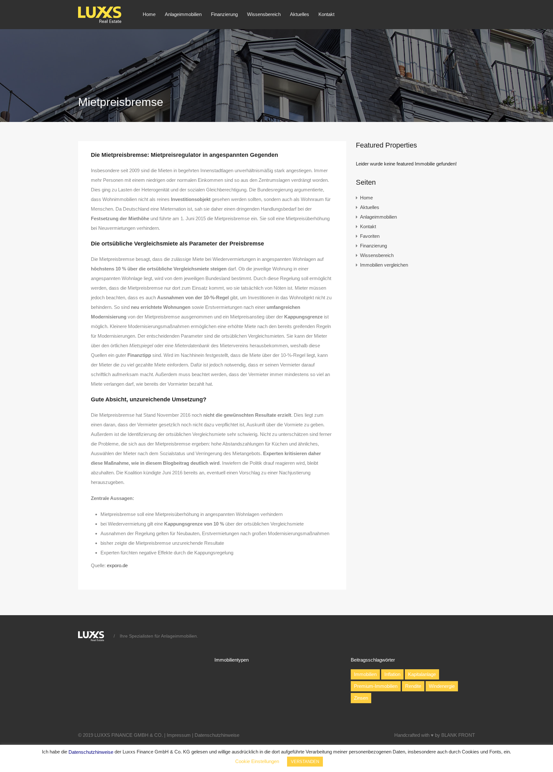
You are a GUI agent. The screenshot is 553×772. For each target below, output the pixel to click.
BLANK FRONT (458, 735)
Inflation (392, 674)
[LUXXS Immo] (102, 21)
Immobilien (365, 674)
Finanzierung (224, 14)
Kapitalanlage (422, 674)
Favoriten (370, 236)
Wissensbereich (264, 14)
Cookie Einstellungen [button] (257, 761)
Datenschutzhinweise (217, 735)
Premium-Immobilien (375, 686)
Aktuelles (299, 14)
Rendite (413, 686)
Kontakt (326, 14)
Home (149, 14)
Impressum (179, 735)
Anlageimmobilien (183, 14)
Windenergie (442, 686)
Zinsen (361, 698)
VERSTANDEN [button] (305, 761)
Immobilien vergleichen (384, 265)
